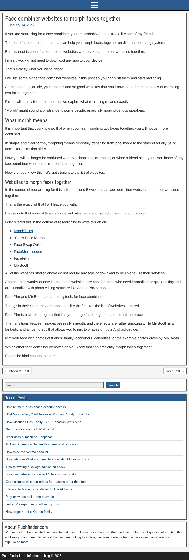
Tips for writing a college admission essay (35, 467)
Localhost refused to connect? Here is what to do (41, 474)
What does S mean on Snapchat (29, 437)
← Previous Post (17, 371)
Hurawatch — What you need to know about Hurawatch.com (48, 459)
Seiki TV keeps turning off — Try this (32, 504)
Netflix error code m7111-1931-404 (30, 429)
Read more (20, 542)
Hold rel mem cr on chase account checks (36, 407)
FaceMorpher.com (28, 251)
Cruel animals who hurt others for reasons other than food (46, 482)
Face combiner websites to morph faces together (62, 18)
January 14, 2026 (21, 25)
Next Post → (175, 371)
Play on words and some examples (31, 497)
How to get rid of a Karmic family (29, 512)
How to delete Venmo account (27, 452)
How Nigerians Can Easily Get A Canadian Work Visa (43, 422)
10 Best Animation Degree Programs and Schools (41, 444)
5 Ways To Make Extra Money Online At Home (39, 489)
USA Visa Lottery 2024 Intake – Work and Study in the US (47, 414)
